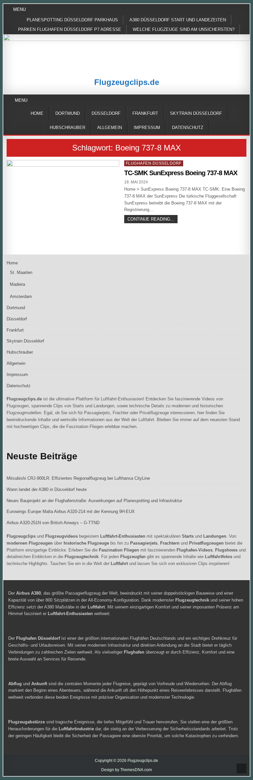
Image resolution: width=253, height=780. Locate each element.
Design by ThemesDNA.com (126, 769)
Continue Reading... (152, 219)
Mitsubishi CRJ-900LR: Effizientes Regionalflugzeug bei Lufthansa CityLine (78, 478)
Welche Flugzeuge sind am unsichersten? (184, 29)
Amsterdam (21, 296)
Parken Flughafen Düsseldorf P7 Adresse (69, 29)
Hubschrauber (67, 127)
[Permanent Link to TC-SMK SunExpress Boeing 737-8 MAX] (63, 202)
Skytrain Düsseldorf (196, 113)
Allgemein (109, 127)
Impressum (147, 127)
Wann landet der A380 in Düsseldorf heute (47, 489)
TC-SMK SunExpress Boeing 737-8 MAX (180, 172)
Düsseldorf (106, 113)
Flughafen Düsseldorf (154, 163)
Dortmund (67, 113)
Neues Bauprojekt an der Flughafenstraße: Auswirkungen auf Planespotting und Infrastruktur (94, 500)
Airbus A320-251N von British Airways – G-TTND (53, 522)
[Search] (244, 100)
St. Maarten (21, 272)
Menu (19, 9)
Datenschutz (187, 127)
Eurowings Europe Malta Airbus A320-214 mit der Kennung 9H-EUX (71, 511)
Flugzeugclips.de (126, 82)
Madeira (17, 284)
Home (37, 113)
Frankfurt (145, 113)
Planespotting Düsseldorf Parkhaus (72, 19)
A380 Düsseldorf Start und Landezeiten (177, 19)
